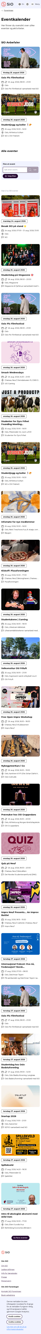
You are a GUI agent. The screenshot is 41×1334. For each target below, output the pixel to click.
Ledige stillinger (8, 1270)
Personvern (6, 1281)
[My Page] (27, 4)
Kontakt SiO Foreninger (11, 1291)
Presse (4, 1277)
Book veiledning (8, 1295)
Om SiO (4, 1266)
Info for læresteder (9, 1273)
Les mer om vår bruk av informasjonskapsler (16, 1328)
